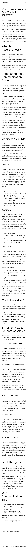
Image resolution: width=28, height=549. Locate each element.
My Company (5, 2)
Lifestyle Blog (16, 531)
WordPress (23, 546)
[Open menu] (25, 2)
